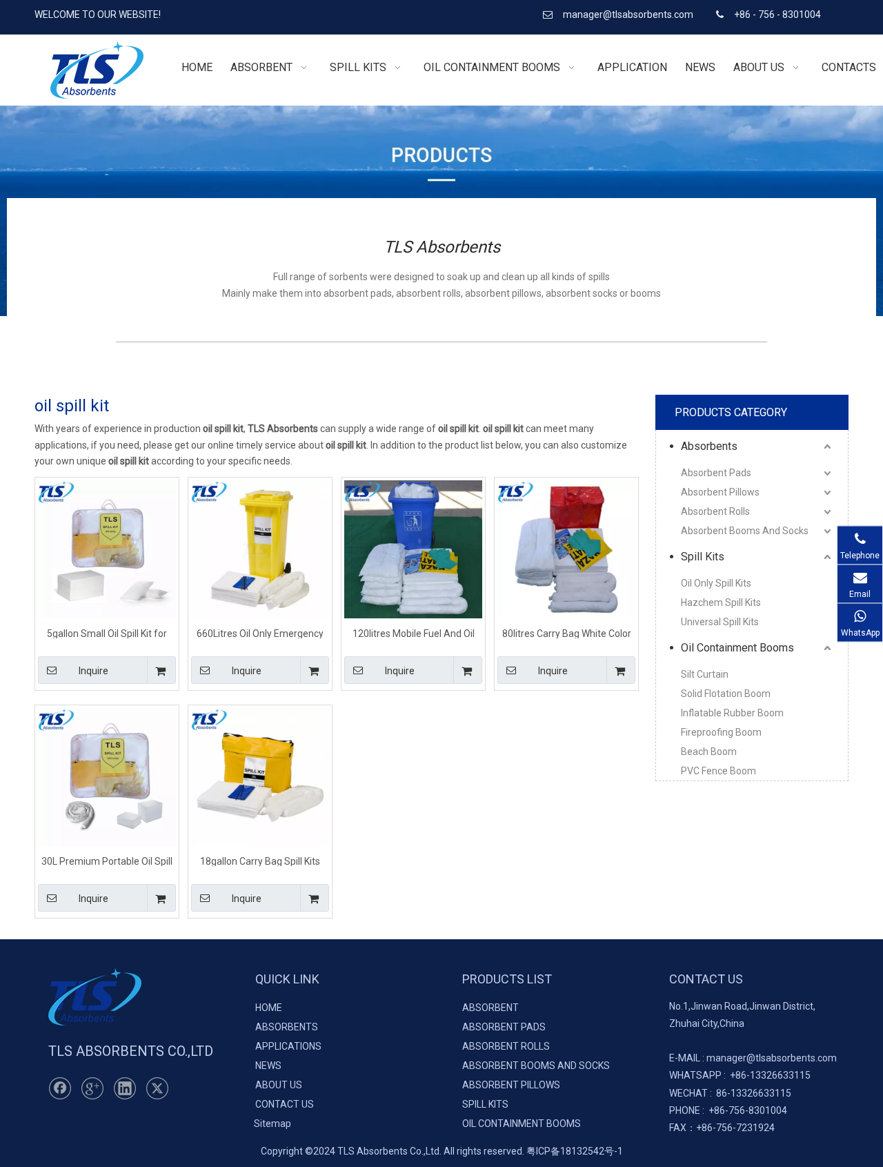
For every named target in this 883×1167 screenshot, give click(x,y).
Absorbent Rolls (715, 511)
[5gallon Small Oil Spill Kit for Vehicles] (107, 548)
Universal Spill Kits (720, 621)
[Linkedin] (125, 1088)
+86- (740, 1075)
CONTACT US (284, 1104)
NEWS (268, 1065)
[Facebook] (60, 1088)
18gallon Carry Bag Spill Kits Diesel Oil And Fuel (260, 861)
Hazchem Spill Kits (721, 602)
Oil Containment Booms (737, 647)
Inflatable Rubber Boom (732, 712)
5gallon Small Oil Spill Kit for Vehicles (107, 633)
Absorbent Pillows (720, 492)
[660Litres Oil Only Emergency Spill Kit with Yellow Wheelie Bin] (260, 548)
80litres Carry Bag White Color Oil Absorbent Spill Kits (566, 633)
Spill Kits (702, 556)
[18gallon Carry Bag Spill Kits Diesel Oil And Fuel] (260, 776)
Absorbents (709, 446)
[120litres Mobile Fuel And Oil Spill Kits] (413, 548)
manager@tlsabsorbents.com (629, 14)
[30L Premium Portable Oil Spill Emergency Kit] (107, 776)
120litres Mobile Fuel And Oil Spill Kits (414, 633)
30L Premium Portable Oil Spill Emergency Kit (106, 861)
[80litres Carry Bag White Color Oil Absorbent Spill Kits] (566, 548)
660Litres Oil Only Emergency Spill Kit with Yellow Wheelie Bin (260, 633)
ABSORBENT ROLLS (506, 1046)
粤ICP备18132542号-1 (574, 1151)
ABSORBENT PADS (504, 1026)
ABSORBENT (490, 1007)
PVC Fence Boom (718, 770)
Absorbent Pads (716, 472)
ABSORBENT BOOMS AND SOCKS (536, 1065)
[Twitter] (157, 1088)
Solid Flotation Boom (726, 693)
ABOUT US (278, 1084)
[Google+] (92, 1088)
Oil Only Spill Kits (716, 583)
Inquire (93, 670)
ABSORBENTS (286, 1026)
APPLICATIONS (288, 1046)
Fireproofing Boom (721, 732)
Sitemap (272, 1123)
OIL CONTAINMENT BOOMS (521, 1123)
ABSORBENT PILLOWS (511, 1084)
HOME (268, 1007)
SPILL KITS (485, 1104)
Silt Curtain (704, 674)
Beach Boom (709, 751)
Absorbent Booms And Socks (744, 530)
